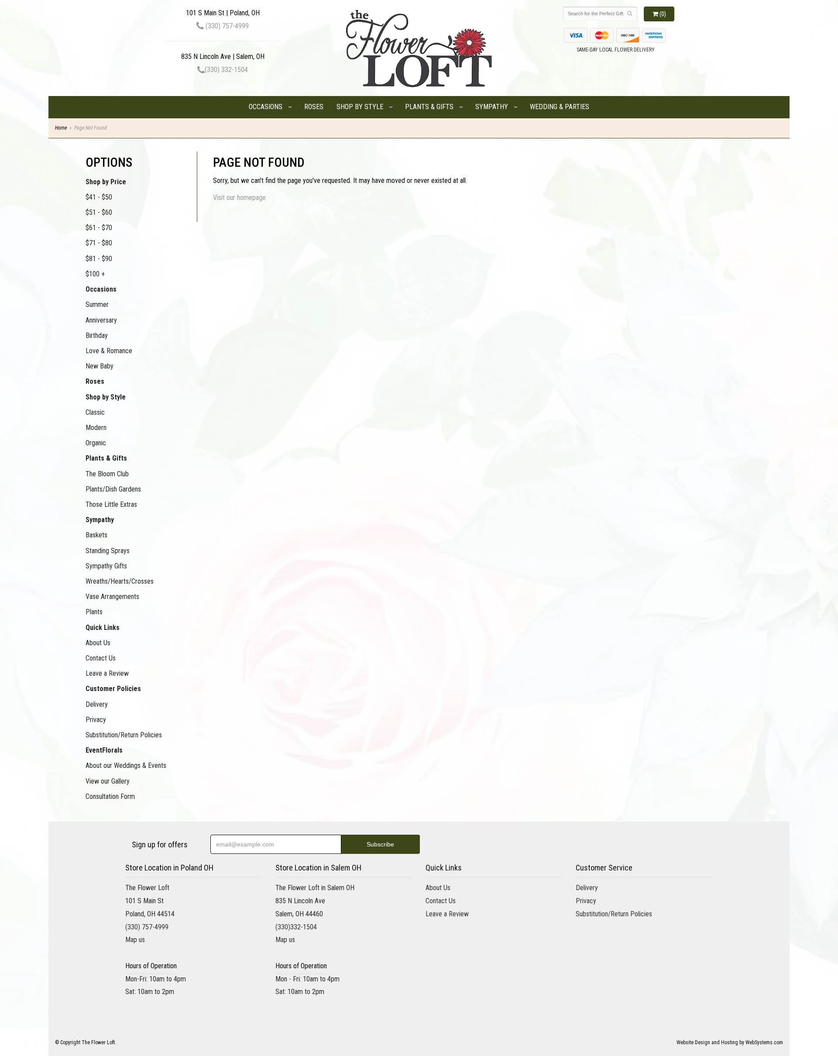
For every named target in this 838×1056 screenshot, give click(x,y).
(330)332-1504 (296, 927)
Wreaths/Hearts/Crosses (120, 581)
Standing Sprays (108, 551)
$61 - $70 (99, 228)
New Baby (99, 366)
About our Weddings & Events (126, 765)
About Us (98, 643)
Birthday (97, 335)
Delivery (97, 704)
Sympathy (491, 107)
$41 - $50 (99, 197)
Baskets (96, 535)
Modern (96, 427)
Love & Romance (109, 351)
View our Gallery (108, 781)
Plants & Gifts (429, 107)
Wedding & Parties (559, 107)
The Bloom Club (107, 474)
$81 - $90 (99, 259)
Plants (94, 612)
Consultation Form (110, 796)
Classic (95, 412)
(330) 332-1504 (226, 69)
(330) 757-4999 (226, 26)
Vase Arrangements (112, 596)
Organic (96, 443)
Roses (313, 107)
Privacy (96, 719)
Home (61, 128)
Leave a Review (107, 673)
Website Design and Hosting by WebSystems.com (730, 1042)
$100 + (95, 274)
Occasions (265, 107)
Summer (97, 304)
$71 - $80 (99, 243)
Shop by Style (360, 107)
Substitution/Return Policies (124, 735)
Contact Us (101, 658)
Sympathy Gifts (106, 566)
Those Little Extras (111, 504)
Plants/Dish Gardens (113, 489)
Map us (135, 940)
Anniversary (101, 320)
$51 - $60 (99, 212)
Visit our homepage (239, 197)
